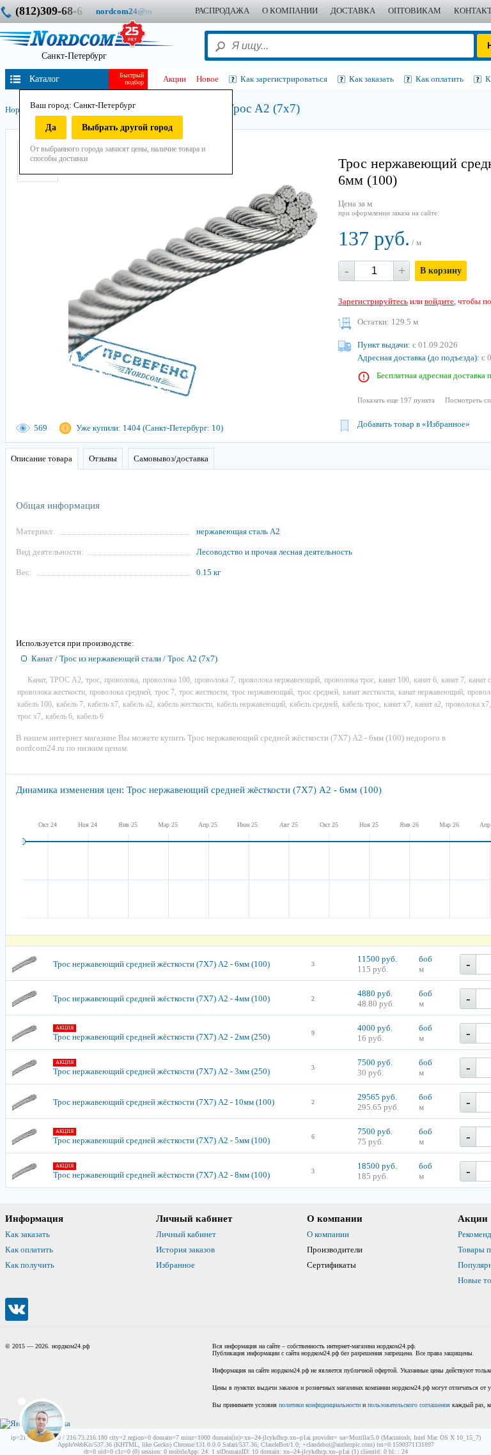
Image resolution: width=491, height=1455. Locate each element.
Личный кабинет (186, 1234)
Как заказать (27, 1234)
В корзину (441, 270)
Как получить (29, 1265)
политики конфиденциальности (320, 1404)
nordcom (134, 11)
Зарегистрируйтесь (373, 301)
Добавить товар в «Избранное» (413, 424)
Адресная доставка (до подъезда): (418, 357)
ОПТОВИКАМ (414, 10)
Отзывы (103, 458)
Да (50, 127)
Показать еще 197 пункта (396, 400)
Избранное (175, 1265)
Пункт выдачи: (383, 345)
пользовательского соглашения (409, 1404)
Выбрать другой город (127, 127)
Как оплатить (29, 1249)
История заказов (185, 1249)
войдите (439, 301)
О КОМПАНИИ (290, 10)
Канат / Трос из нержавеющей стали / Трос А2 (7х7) (124, 658)
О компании (328, 1234)
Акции (174, 79)
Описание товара (41, 458)
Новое (207, 79)
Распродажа (222, 10)
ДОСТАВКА (353, 10)
